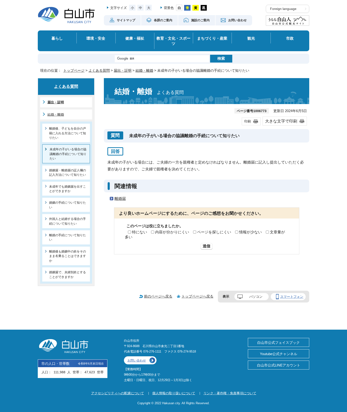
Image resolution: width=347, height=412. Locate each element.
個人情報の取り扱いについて (173, 393)
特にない (139, 232)
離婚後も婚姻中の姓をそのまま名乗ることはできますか (67, 256)
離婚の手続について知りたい (67, 237)
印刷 (247, 121)
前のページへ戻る (158, 296)
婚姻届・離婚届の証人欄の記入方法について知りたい (67, 172)
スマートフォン (291, 296)
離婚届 (120, 199)
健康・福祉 (134, 38)
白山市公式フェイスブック (278, 343)
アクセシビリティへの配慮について (117, 393)
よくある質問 (99, 70)
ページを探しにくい (214, 232)
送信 (206, 246)
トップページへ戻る (197, 296)
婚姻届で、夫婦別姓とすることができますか (67, 274)
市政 (290, 38)
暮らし (57, 38)
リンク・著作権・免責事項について (229, 393)
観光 (251, 38)
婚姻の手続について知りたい (67, 205)
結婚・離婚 (144, 70)
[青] (187, 8)
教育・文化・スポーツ (173, 41)
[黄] (195, 8)
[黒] (204, 8)
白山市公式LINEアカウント (278, 365)
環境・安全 (95, 38)
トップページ (74, 70)
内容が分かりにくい (172, 232)
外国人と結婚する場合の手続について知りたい (67, 221)
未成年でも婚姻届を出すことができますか (67, 189)
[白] (179, 8)
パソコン (255, 296)
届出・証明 (122, 70)
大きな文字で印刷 (281, 121)
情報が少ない (250, 232)
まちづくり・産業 (212, 38)
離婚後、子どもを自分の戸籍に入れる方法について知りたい (67, 133)
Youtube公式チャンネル (278, 354)
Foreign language (283, 9)
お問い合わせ (136, 360)
